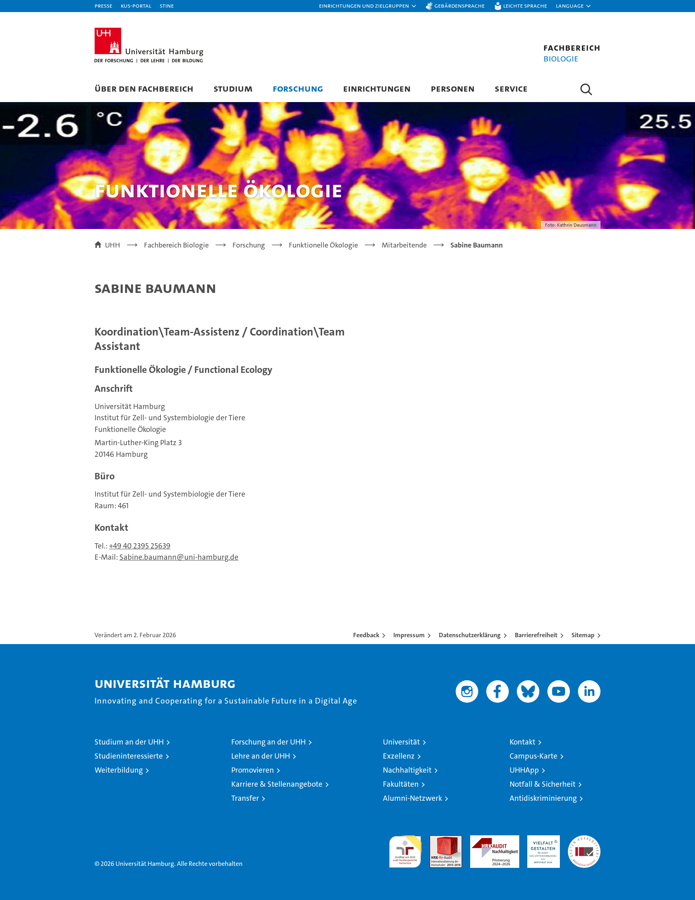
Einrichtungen (377, 88)
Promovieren (252, 770)
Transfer (245, 798)
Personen (453, 88)
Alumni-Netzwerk (412, 798)
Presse (103, 5)
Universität (401, 742)
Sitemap (583, 635)
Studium (233, 88)
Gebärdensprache (459, 5)
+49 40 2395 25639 (140, 546)
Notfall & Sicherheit (543, 784)
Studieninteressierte (129, 756)
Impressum (409, 635)
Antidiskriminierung (543, 798)
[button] (368, 6)
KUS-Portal (136, 5)
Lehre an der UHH (260, 756)
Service (511, 88)
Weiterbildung (119, 770)
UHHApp (524, 770)
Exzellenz (399, 756)
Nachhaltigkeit (407, 770)
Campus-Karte (533, 756)
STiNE (167, 5)
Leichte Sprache (525, 5)
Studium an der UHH (129, 742)
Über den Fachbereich (144, 88)
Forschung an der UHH (268, 742)
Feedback (366, 635)
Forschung (298, 88)
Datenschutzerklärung (470, 635)
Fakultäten (401, 784)
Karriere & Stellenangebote (277, 784)
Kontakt (522, 742)
